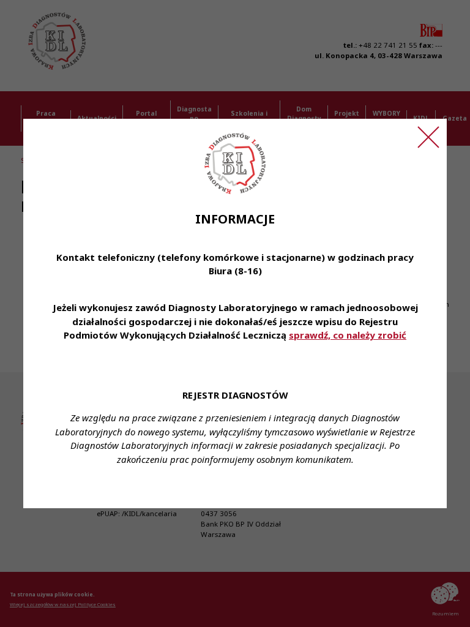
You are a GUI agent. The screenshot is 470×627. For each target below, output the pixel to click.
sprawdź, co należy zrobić (347, 335)
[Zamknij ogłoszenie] (428, 137)
